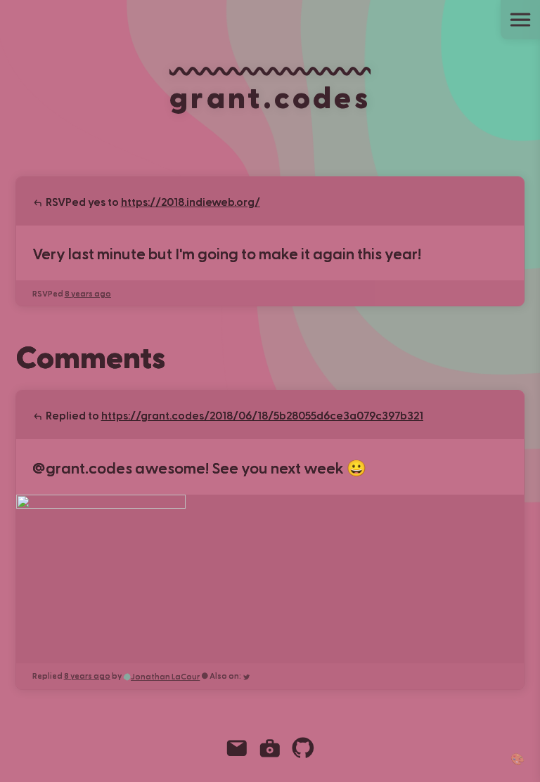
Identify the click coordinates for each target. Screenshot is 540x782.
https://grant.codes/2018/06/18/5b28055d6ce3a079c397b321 (262, 415)
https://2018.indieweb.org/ (190, 201)
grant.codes (270, 95)
